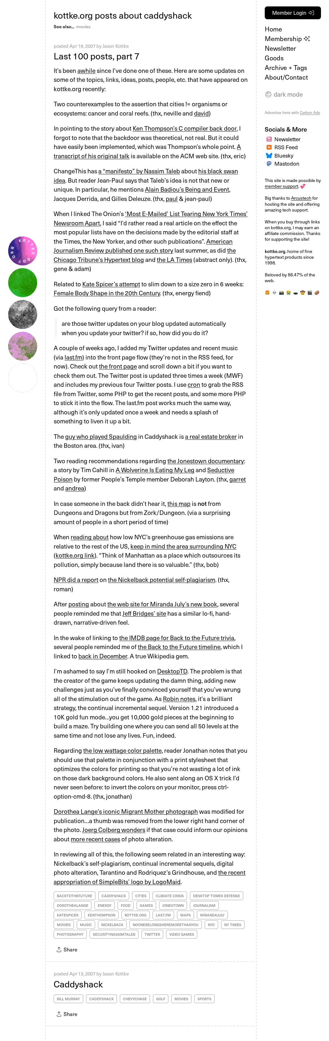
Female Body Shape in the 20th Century (107, 292)
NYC (211, 924)
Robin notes (179, 698)
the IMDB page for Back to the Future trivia (176, 637)
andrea (74, 487)
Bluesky (283, 155)
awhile (86, 70)
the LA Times (174, 259)
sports (204, 999)
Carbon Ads (310, 112)
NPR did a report (76, 579)
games (146, 905)
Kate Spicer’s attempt (111, 283)
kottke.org (136, 915)
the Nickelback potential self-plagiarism (161, 579)
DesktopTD (172, 670)
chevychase (135, 999)
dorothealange (72, 905)
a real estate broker (211, 436)
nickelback (112, 924)
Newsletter (280, 48)
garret (237, 478)
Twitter (152, 934)
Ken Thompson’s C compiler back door (184, 128)
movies (83, 26)
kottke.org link (75, 555)
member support (281, 186)
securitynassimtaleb (114, 934)
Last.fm (163, 915)
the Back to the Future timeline (179, 646)
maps (185, 915)
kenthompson (101, 915)
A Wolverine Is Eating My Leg (155, 469)
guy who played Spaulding (101, 436)
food (125, 905)
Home (273, 29)
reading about (90, 536)
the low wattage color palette (122, 750)
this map (179, 503)
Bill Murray (68, 999)
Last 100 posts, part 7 (96, 56)
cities (141, 895)
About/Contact (286, 77)
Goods (274, 58)
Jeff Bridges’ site (144, 613)
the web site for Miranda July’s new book (162, 603)
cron (194, 384)
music (86, 924)
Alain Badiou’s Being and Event (187, 189)
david (201, 112)
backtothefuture (74, 895)
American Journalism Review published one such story (143, 246)
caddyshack (114, 895)
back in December (102, 655)
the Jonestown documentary (205, 460)
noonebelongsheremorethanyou (166, 924)
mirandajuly (212, 915)
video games (181, 934)
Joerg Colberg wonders (113, 829)
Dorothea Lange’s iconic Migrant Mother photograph (126, 811)
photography (70, 934)
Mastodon (286, 163)
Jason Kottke (115, 45)
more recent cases (95, 838)
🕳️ (295, 292)
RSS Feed (286, 147)
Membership (284, 38)
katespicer (67, 915)
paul (172, 198)
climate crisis (170, 895)
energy (104, 905)
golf (160, 999)
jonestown (173, 905)
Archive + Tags (286, 67)
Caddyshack (78, 984)
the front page (118, 365)
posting (78, 603)
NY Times (232, 924)
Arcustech (301, 198)
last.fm (73, 356)
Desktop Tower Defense (216, 895)
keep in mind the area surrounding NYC (183, 546)
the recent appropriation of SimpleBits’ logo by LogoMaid (149, 877)
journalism (204, 905)
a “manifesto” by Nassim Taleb (139, 170)
